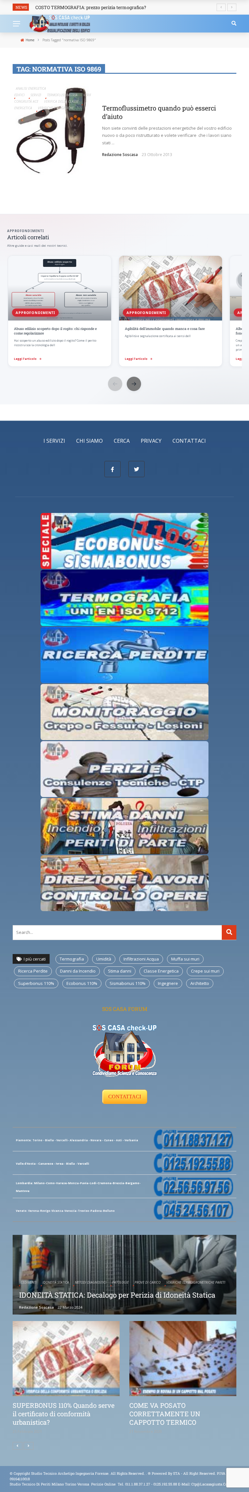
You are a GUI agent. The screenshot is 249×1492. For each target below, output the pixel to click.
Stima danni (119, 971)
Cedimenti (29, 1282)
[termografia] (124, 540)
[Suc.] (28, 1446)
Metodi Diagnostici (90, 1282)
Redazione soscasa (120, 154)
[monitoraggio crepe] (124, 711)
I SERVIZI (54, 440)
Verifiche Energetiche (56, 108)
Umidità (103, 959)
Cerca (122, 440)
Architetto (199, 983)
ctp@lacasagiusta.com (211, 1484)
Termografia (72, 959)
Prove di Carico (147, 1282)
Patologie (120, 1282)
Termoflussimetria (62, 95)
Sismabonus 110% (128, 983)
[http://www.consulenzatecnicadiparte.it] (147, 1473)
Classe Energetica (161, 971)
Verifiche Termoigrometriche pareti (195, 1282)
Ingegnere (168, 983)
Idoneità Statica (55, 1282)
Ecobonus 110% (81, 983)
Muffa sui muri (185, 959)
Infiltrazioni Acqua (141, 959)
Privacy (151, 440)
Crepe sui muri (205, 971)
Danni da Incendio (78, 971)
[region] (124, 311)
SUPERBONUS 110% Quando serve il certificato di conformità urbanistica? (63, 1413)
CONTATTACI (124, 1096)
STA (176, 1473)
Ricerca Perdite (33, 971)
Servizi (35, 95)
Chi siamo (89, 440)
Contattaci (189, 440)
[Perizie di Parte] (124, 768)
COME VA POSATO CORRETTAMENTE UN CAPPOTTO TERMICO (164, 1413)
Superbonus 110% (36, 983)
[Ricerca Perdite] (124, 654)
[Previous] (17, 1446)
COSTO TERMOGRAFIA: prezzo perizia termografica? (90, 7)
